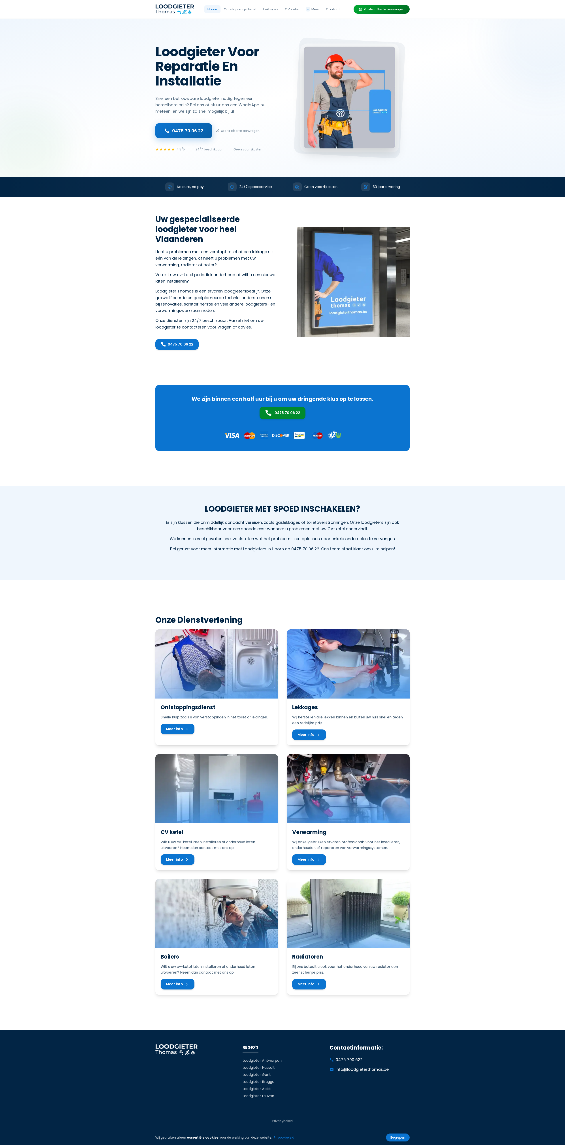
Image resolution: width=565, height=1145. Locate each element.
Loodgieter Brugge (258, 1081)
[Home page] (174, 9)
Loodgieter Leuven (258, 1095)
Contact (333, 9)
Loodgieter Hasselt (259, 1067)
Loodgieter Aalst (257, 1088)
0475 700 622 (349, 1059)
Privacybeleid (282, 1121)
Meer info (174, 728)
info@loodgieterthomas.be (362, 1069)
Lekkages (270, 9)
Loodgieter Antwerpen (262, 1060)
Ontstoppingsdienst (240, 9)
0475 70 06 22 (187, 131)
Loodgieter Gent (257, 1074)
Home (212, 9)
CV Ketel (292, 9)
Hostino (314, 559)
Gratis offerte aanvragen (384, 9)
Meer (313, 9)
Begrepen (397, 1137)
